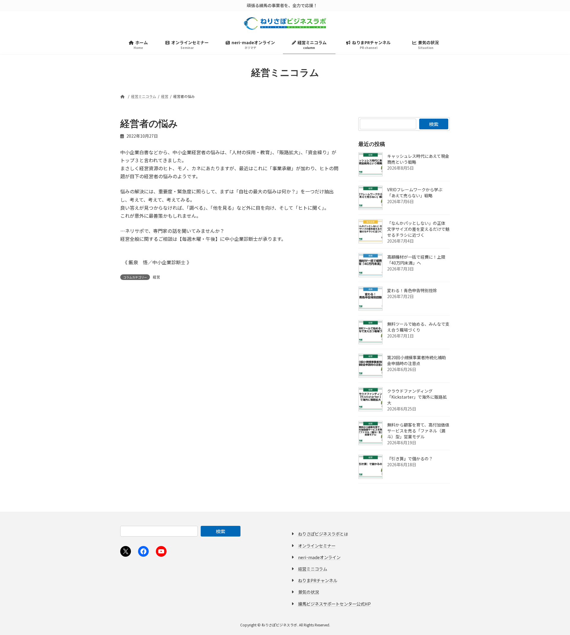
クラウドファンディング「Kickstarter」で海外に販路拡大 (417, 397)
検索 (433, 124)
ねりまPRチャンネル (317, 580)
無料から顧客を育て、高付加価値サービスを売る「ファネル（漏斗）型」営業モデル (418, 431)
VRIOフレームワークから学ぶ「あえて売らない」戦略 (414, 192)
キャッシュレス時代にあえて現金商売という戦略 (418, 159)
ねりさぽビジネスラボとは (323, 534)
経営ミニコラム (312, 569)
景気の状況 (308, 592)
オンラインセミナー (316, 545)
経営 (156, 276)
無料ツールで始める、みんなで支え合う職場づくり (418, 327)
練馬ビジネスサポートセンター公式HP (334, 604)
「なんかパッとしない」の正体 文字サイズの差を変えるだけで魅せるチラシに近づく (418, 229)
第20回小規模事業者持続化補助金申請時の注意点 (416, 360)
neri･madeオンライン (319, 557)
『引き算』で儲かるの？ (410, 458)
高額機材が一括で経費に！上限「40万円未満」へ (416, 260)
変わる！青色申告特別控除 (412, 290)
